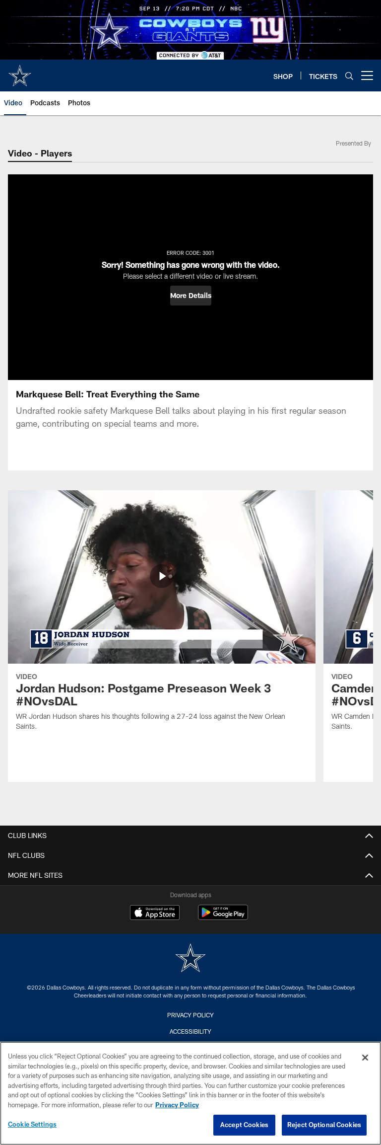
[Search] (349, 75)
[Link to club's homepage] (20, 71)
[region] (190, 1093)
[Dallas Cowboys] (190, 959)
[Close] (365, 1058)
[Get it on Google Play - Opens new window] (223, 917)
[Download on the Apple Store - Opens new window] (155, 913)
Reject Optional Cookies (324, 1125)
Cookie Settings (32, 1124)
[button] (190, 295)
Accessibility (190, 1031)
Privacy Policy (190, 1014)
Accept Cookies (244, 1125)
